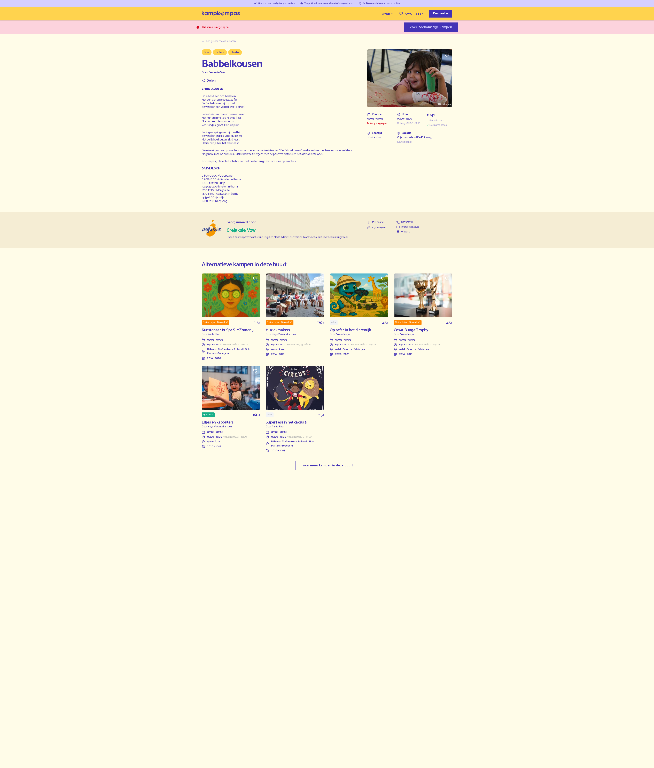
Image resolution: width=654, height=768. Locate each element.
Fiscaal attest (436, 121)
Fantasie (220, 52)
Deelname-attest (438, 125)
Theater (235, 52)
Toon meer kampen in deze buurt (327, 465)
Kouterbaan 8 (404, 142)
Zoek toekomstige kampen (431, 27)
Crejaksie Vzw (216, 72)
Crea (206, 52)
